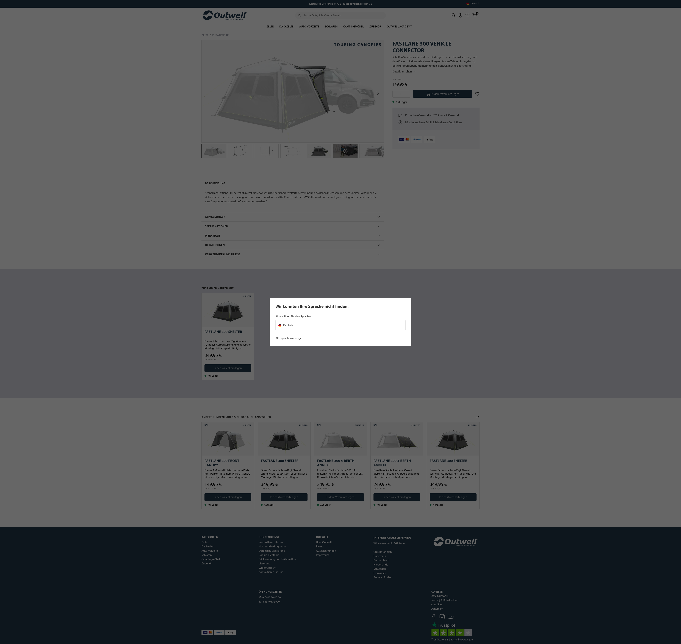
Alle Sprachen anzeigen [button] (289, 338)
